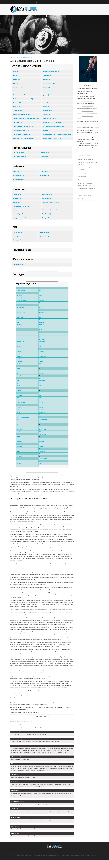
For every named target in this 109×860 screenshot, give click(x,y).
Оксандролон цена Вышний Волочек (23, 57)
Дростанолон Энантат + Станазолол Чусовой (21, 721)
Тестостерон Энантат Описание (87, 180)
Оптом (42, 2)
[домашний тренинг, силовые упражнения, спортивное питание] (25, 7)
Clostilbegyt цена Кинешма (84, 155)
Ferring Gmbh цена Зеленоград (50, 656)
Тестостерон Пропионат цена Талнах (87, 163)
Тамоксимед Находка (82, 176)
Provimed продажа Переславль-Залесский (87, 184)
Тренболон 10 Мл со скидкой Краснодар (84, 195)
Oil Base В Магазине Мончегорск (85, 198)
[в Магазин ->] (88, 57)
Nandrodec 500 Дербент (83, 173)
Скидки (36, 2)
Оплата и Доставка (26, 2)
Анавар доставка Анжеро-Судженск (86, 168)
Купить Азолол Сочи (85, 159)
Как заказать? (15, 2)
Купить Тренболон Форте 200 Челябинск (87, 192)
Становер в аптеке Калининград (86, 188)
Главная (12, 57)
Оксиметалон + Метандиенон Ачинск (19, 723)
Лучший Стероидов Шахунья (17, 724)
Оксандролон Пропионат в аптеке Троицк (22, 693)
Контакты (50, 2)
